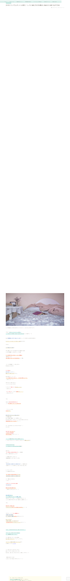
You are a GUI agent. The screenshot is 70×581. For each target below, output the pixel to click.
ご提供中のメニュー (19, 1)
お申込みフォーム (47, 1)
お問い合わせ (54, 1)
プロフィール (11, 1)
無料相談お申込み (28, 1)
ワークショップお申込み (38, 1)
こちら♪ (14, 543)
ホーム (6, 1)
